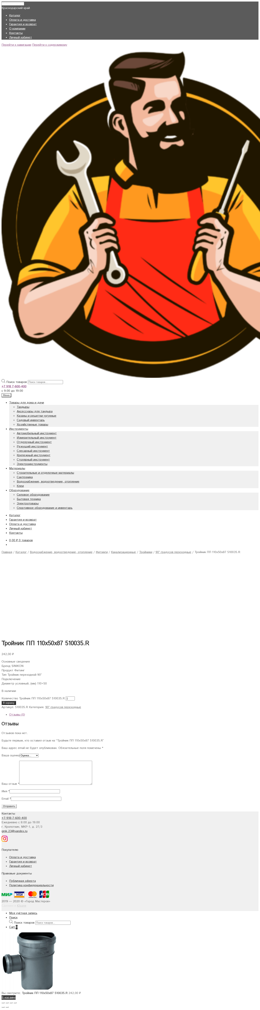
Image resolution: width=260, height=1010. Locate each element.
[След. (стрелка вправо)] (7, 1007)
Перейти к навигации (16, 45)
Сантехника (25, 477)
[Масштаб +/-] (15, 1002)
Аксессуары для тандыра (35, 411)
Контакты (16, 33)
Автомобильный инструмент (37, 433)
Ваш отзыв (10, 784)
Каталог (14, 15)
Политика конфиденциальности (31, 885)
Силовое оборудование (33, 495)
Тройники (145, 552)
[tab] (133, 714)
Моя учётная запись (23, 913)
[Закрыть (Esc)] (3, 1002)
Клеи (20, 486)
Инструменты (18, 429)
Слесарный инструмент (33, 451)
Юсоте (21, 906)
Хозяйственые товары (32, 424)
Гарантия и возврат (23, 24)
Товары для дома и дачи (26, 402)
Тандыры (23, 407)
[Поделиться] (7, 1002)
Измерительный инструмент (37, 438)
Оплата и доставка (22, 20)
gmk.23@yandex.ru (14, 831)
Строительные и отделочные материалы (45, 473)
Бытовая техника (29, 499)
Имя (6, 791)
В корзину (8, 702)
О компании (17, 29)
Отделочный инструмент (34, 442)
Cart (13, 927)
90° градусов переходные (173, 552)
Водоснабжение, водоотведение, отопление (48, 481)
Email (6, 799)
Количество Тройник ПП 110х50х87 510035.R (33, 698)
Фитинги (102, 552)
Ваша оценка (11, 755)
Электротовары (28, 503)
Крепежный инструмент (33, 455)
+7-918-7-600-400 (14, 818)
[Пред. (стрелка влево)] (3, 1007)
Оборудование (19, 490)
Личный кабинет (20, 37)
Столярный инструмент (33, 460)
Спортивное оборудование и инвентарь (45, 508)
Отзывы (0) (17, 714)
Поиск (13, 917)
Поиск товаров (16, 382)
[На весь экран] (11, 1002)
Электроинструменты (32, 464)
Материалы (17, 468)
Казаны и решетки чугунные (36, 416)
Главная (7, 552)
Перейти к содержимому (49, 45)
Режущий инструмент (32, 446)
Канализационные (123, 552)
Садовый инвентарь (31, 420)
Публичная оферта (22, 881)
